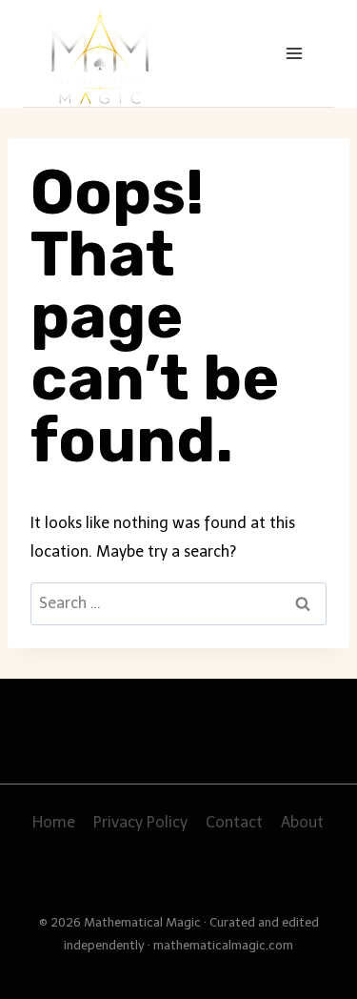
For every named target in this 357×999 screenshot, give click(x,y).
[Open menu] (293, 53)
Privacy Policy (140, 822)
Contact (234, 822)
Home (53, 822)
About (302, 822)
